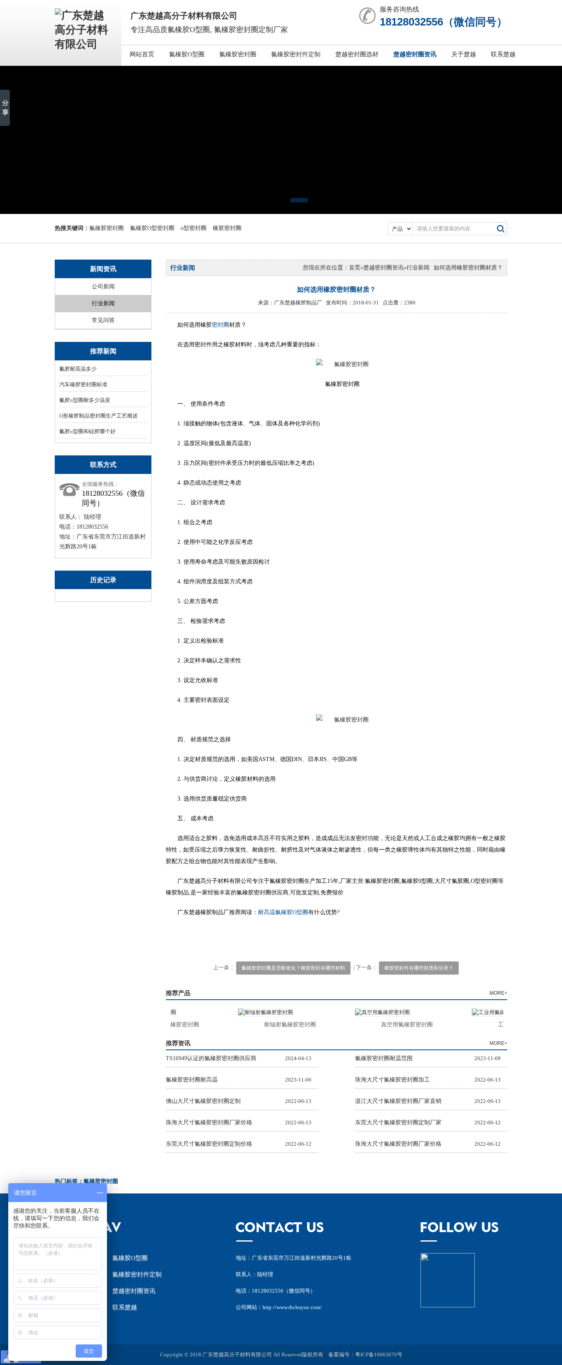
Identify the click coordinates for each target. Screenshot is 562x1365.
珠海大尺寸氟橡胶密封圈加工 (392, 1080)
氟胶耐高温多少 (78, 369)
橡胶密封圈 (227, 228)
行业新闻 (103, 303)
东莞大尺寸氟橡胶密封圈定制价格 (209, 1144)
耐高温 (266, 912)
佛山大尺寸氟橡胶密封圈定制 (203, 1101)
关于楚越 (463, 54)
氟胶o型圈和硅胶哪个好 (87, 431)
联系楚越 (503, 54)
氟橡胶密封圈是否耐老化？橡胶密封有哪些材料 (293, 968)
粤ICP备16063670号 (378, 1354)
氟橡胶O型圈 (186, 54)
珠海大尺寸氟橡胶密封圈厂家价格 (209, 1122)
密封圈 (220, 325)
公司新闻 (103, 286)
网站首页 (142, 54)
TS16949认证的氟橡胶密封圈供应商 (211, 1058)
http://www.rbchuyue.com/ (292, 1307)
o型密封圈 (194, 228)
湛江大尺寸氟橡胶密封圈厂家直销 (398, 1101)
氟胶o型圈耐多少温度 (84, 400)
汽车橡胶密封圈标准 (83, 384)
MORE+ (498, 993)
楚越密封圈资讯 (415, 54)
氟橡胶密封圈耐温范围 (384, 1058)
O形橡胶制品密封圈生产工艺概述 (98, 416)
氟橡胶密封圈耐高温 (192, 1080)
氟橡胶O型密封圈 (152, 228)
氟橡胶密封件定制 (295, 54)
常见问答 (103, 320)
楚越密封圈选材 (357, 54)
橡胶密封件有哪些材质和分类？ (418, 968)
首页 (354, 268)
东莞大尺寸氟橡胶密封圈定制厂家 (398, 1122)
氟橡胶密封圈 (237, 54)
